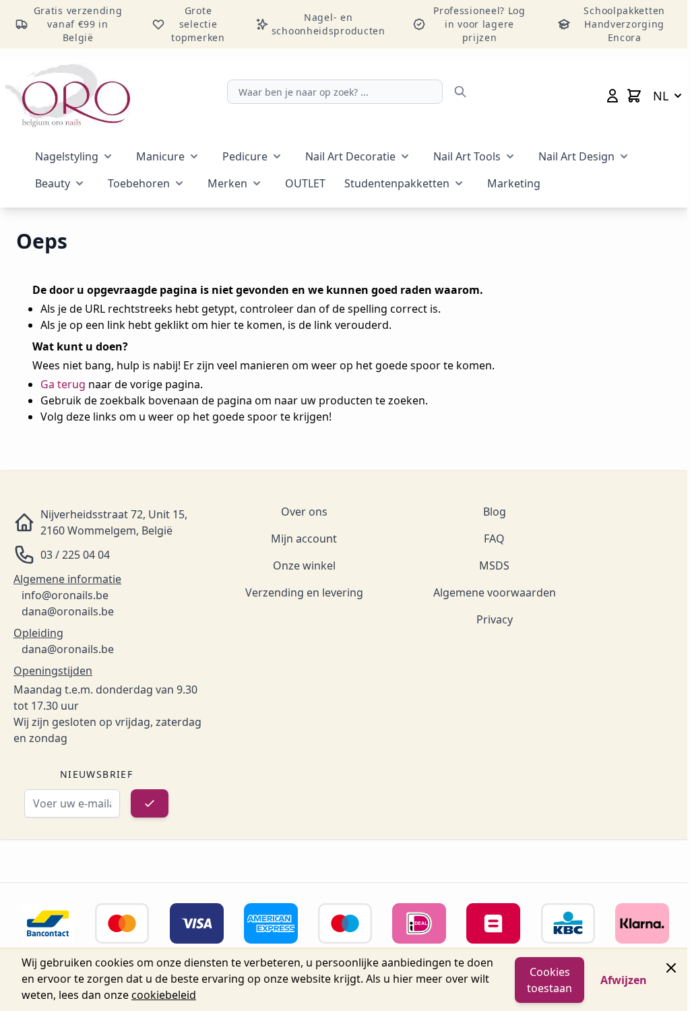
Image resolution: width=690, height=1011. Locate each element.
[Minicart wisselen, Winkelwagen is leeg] (634, 95)
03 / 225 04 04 (75, 554)
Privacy (494, 619)
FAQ (494, 538)
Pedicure (245, 156)
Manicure (160, 156)
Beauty (52, 183)
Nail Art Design (576, 156)
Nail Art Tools (467, 156)
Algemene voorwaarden (494, 592)
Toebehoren (139, 183)
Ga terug (63, 384)
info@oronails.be (65, 595)
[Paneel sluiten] (671, 968)
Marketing (513, 183)
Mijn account (304, 538)
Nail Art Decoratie (350, 156)
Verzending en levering (304, 592)
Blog (494, 511)
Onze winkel (304, 565)
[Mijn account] (612, 95)
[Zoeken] (460, 92)
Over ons (304, 511)
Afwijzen (623, 980)
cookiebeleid (163, 994)
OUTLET (305, 183)
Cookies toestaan (549, 979)
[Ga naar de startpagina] (67, 95)
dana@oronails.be (68, 611)
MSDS (494, 565)
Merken (227, 183)
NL (660, 96)
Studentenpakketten (396, 183)
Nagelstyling (66, 156)
